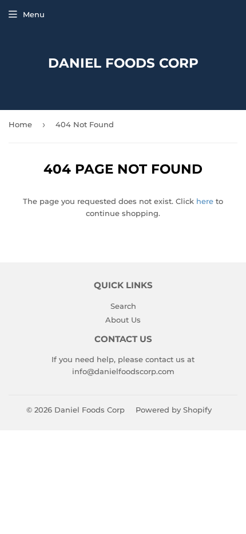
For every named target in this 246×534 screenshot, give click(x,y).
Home (20, 124)
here (204, 201)
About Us (123, 319)
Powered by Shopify (174, 409)
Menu (34, 14)
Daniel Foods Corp (123, 63)
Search (123, 306)
